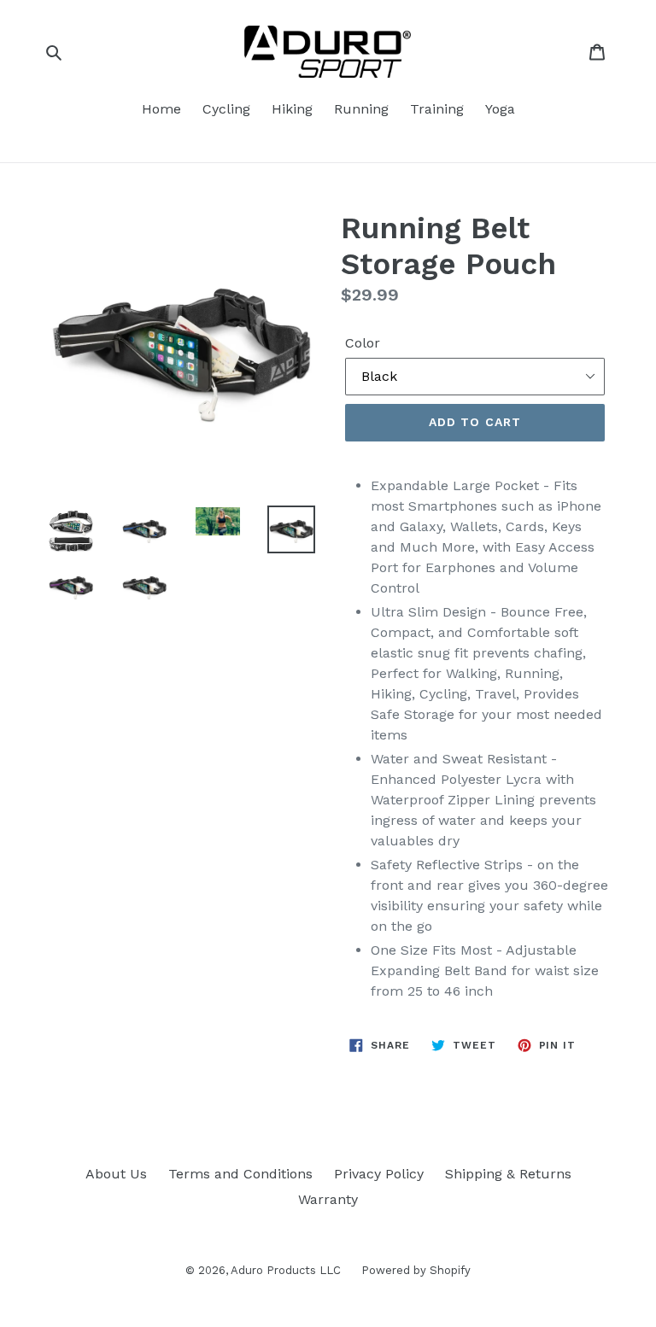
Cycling (226, 109)
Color (362, 343)
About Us (116, 1174)
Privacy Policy (379, 1174)
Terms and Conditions (240, 1174)
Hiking (292, 109)
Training (437, 109)
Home (161, 109)
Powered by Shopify (416, 1270)
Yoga (500, 109)
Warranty (328, 1199)
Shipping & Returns (508, 1174)
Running (361, 109)
